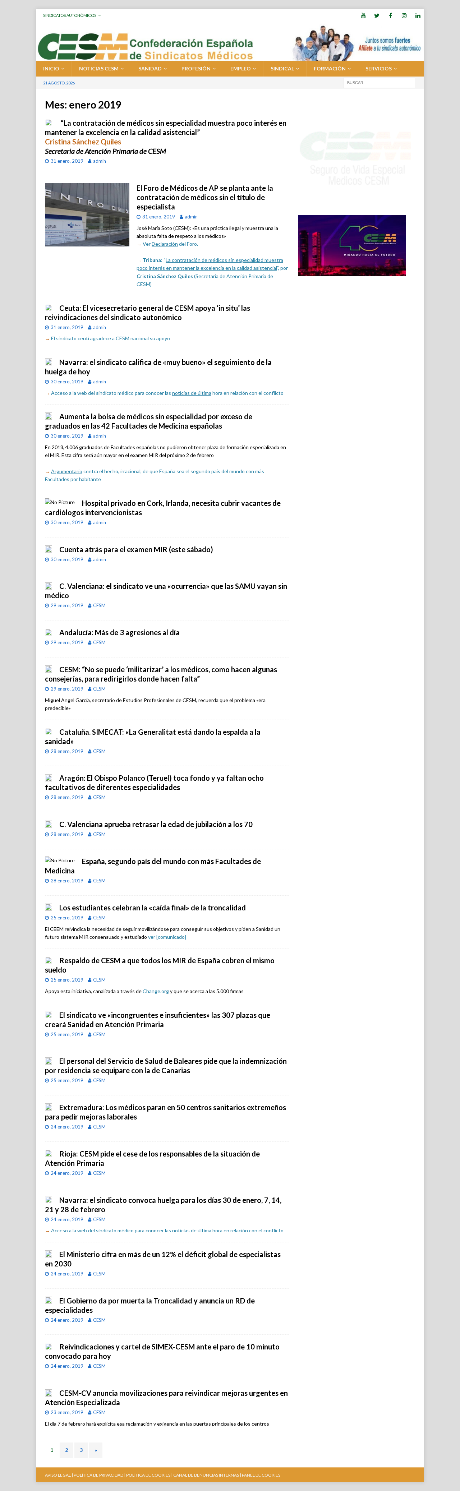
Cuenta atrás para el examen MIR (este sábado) (136, 549)
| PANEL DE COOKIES (259, 1475)
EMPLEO (240, 68)
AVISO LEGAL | (59, 1475)
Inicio (51, 68)
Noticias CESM (99, 68)
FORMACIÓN (330, 68)
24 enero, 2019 (67, 1127)
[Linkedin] (417, 15)
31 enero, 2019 (67, 161)
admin (99, 161)
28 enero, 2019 (67, 751)
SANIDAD (150, 68)
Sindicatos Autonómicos (69, 15)
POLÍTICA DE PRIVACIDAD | (99, 1475)
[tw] (377, 15)
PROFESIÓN (196, 68)
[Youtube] (363, 15)
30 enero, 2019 (67, 381)
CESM (99, 605)
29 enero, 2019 (67, 605)
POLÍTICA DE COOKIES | (149, 1475)
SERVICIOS (378, 68)
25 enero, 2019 (67, 917)
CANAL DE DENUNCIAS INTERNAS (205, 1475)
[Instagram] (404, 15)
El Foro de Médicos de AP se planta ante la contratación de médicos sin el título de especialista (205, 197)
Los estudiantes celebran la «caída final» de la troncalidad (152, 907)
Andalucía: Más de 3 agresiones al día (119, 632)
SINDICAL (282, 68)
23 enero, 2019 (67, 1412)
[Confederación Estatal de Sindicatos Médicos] (230, 57)
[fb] (390, 15)
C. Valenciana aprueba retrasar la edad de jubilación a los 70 (156, 824)
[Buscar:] (379, 82)
